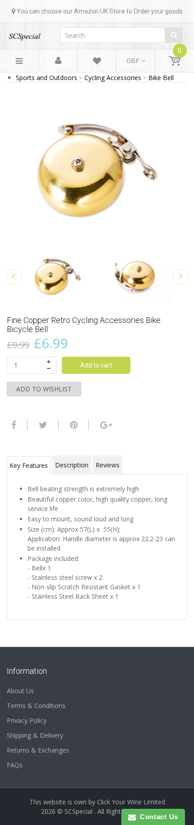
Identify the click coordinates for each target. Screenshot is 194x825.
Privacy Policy (26, 720)
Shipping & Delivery (35, 735)
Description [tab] (71, 465)
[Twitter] (42, 425)
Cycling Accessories (112, 77)
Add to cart (96, 365)
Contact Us (157, 817)
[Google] (105, 425)
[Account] (58, 60)
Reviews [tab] (108, 465)
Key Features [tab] (28, 465)
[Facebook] (12, 425)
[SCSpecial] (24, 33)
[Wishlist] (97, 62)
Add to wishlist (44, 389)
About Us (20, 690)
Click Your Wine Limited (131, 802)
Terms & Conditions (36, 705)
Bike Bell (161, 77)
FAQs (15, 765)
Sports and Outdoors (46, 77)
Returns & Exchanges (38, 750)
